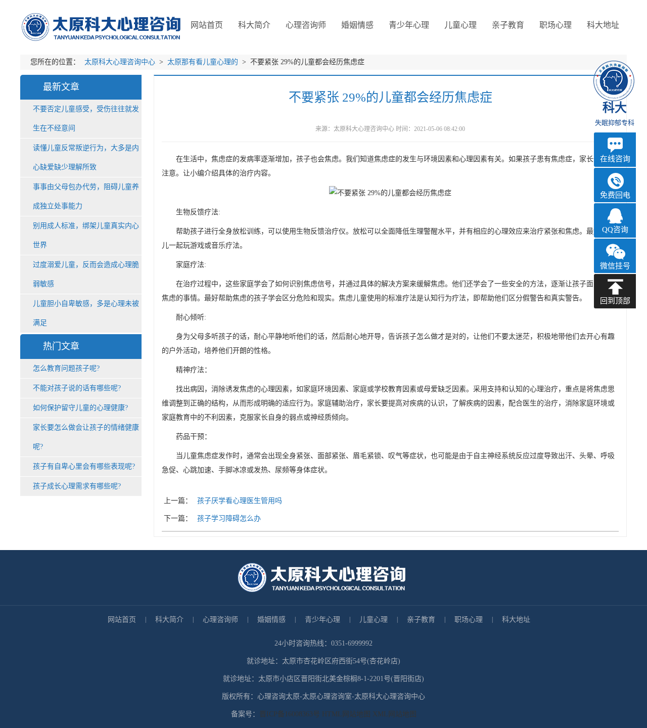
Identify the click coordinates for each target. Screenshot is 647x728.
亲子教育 (421, 619)
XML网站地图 (395, 714)
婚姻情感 (271, 619)
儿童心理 (373, 619)
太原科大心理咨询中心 (120, 62)
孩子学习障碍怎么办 (229, 518)
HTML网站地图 (347, 714)
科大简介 (169, 619)
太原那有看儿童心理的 (203, 62)
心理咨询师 (220, 619)
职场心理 (468, 619)
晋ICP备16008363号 (289, 714)
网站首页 (207, 25)
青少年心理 (322, 619)
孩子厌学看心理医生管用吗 (239, 501)
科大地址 (516, 619)
